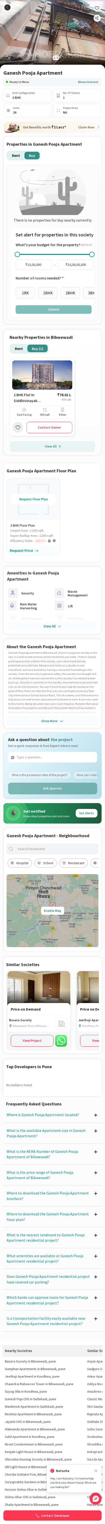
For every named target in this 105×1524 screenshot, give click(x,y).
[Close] (96, 1470)
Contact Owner (49, 427)
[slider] (17, 254)
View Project (32, 1040)
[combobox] (56, 849)
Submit (53, 309)
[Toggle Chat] (96, 1499)
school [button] (48, 863)
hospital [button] (22, 863)
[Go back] (7, 7)
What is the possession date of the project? (40, 775)
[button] (35, 540)
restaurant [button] (76, 863)
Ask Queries (52, 788)
